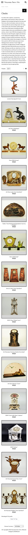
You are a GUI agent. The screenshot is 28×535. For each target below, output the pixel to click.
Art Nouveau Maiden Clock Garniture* (14, 510)
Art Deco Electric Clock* (14, 383)
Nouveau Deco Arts (12, 2)
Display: (3, 68)
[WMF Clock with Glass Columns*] (14, 401)
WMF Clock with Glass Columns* (14, 415)
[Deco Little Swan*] (14, 242)
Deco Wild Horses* (14, 160)
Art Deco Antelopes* (14, 128)
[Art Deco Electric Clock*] (14, 369)
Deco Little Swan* (14, 256)
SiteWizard (17, 531)
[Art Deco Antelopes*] (14, 114)
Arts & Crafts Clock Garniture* (14, 288)
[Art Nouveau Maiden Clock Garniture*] (14, 496)
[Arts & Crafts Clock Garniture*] (14, 274)
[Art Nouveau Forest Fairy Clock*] (14, 464)
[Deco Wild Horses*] (14, 145)
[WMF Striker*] (14, 432)
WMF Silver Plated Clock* (14, 320)
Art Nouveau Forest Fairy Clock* (14, 478)
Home (2, 6)
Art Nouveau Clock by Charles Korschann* (14, 352)
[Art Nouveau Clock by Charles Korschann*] (14, 337)
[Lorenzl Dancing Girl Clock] (14, 84)
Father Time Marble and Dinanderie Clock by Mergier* (14, 224)
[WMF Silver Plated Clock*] (14, 305)
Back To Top (14, 519)
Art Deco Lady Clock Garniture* (14, 192)
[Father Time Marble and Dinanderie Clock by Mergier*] (14, 209)
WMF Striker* (14, 447)
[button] (24, 10)
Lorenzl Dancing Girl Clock (14, 98)
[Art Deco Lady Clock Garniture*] (14, 177)
